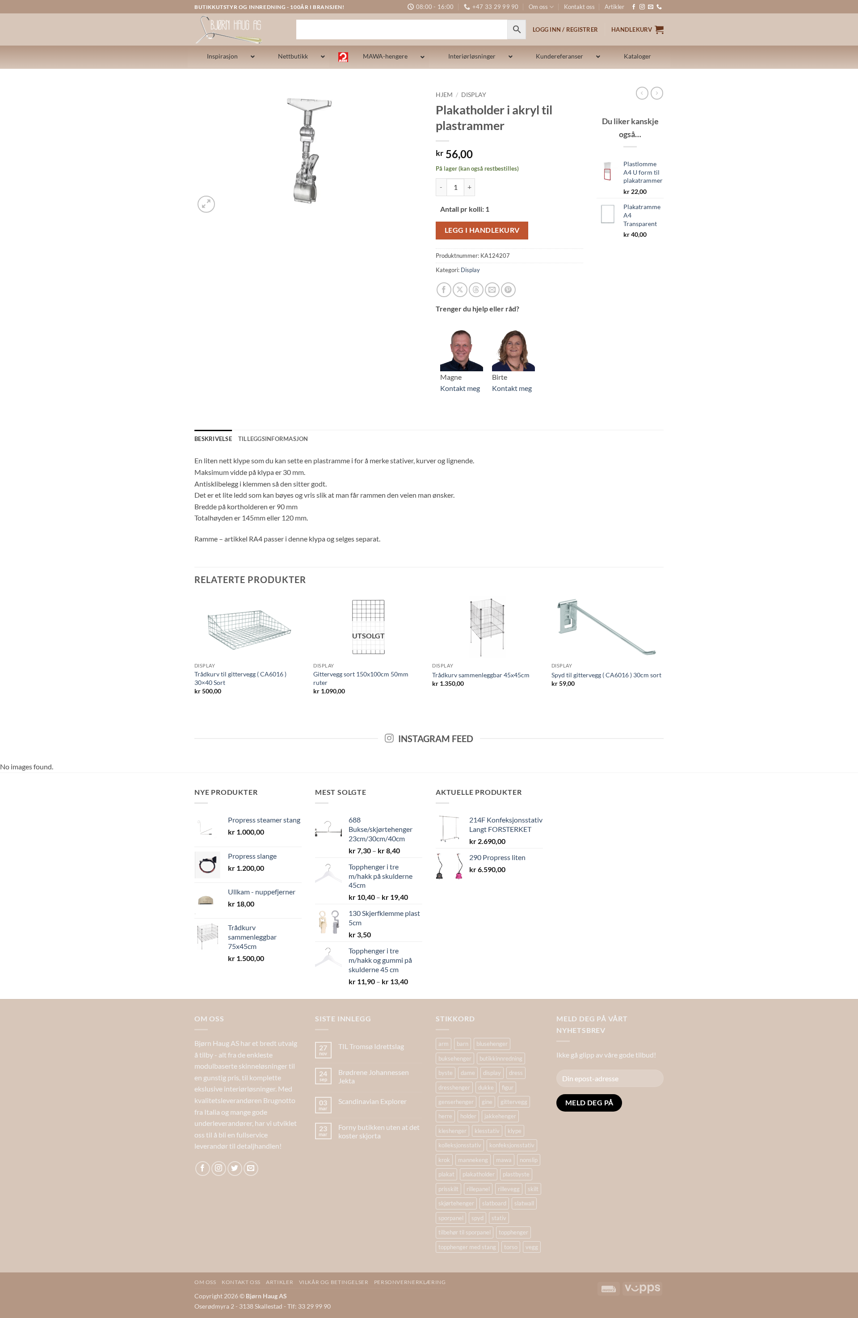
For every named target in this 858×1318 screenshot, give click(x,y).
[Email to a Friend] (492, 289)
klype (515, 1130)
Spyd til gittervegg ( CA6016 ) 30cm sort (606, 675)
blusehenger (492, 1043)
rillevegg (509, 1188)
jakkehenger (500, 1116)
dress (516, 1072)
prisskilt (448, 1188)
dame (468, 1072)
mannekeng (473, 1159)
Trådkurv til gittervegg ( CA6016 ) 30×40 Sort (240, 678)
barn (462, 1043)
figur (507, 1087)
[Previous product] (657, 93)
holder (468, 1116)
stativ (499, 1217)
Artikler (614, 6)
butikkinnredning (500, 1058)
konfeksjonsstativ (511, 1145)
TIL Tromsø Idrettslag (371, 1046)
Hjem (444, 94)
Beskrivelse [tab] (213, 438)
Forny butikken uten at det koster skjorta (379, 1131)
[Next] (661, 653)
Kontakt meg (460, 388)
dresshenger (454, 1087)
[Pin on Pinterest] (508, 289)
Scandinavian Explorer (372, 1101)
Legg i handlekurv (482, 230)
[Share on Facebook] (444, 289)
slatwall (524, 1203)
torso (510, 1247)
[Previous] (195, 653)
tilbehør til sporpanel (464, 1232)
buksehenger (454, 1058)
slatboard (494, 1203)
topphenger (513, 1232)
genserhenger (456, 1101)
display (492, 1072)
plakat (446, 1174)
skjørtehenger (456, 1203)
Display (473, 94)
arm (443, 1043)
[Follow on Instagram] (642, 7)
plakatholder (479, 1174)
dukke (486, 1087)
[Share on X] (460, 289)
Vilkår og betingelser (334, 1282)
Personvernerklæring (410, 1282)
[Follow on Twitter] (234, 1168)
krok (444, 1159)
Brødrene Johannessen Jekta (373, 1076)
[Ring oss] (659, 7)
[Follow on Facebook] (633, 7)
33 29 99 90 (314, 1306)
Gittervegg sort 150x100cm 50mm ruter (360, 678)
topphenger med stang (467, 1247)
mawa (504, 1159)
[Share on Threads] (476, 289)
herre (445, 1116)
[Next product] (642, 93)
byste (445, 1072)
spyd (477, 1217)
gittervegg (513, 1101)
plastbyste (516, 1174)
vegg (532, 1247)
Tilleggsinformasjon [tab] (273, 438)
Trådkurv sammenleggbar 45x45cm (481, 675)
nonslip (529, 1159)
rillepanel (478, 1188)
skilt (533, 1188)
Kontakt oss (579, 6)
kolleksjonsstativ (459, 1145)
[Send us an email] (650, 7)
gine (487, 1101)
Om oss (538, 6)
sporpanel (450, 1217)
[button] (637, 29)
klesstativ (487, 1130)
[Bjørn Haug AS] (238, 29)
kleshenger (452, 1130)
